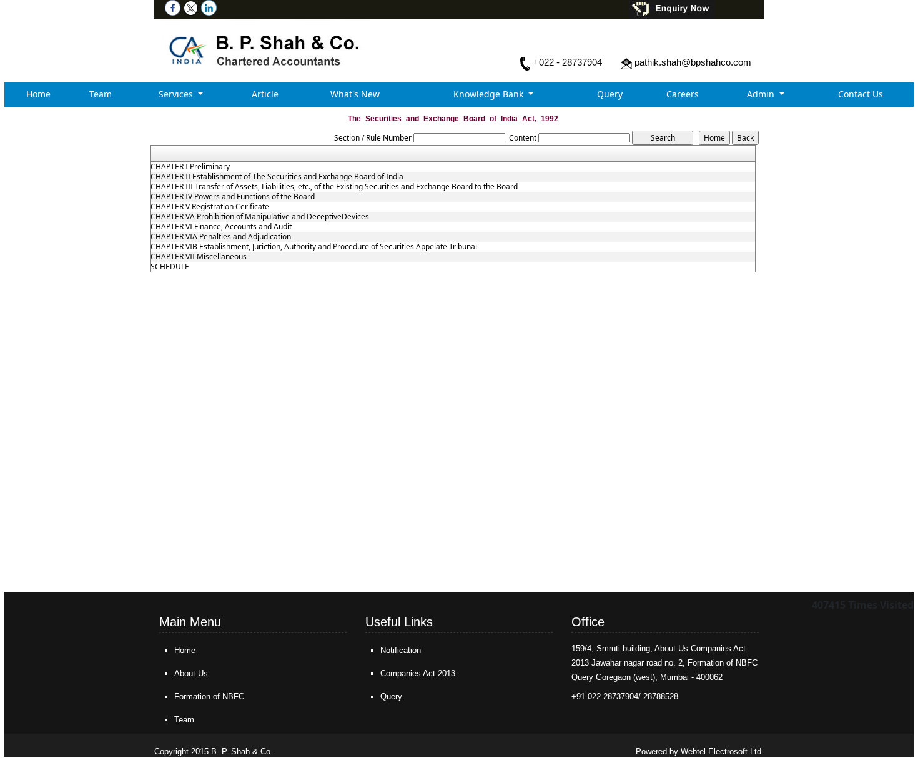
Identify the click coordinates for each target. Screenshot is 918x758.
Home (38, 94)
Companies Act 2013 (417, 673)
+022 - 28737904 (567, 62)
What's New (355, 94)
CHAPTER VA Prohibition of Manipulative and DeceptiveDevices (260, 217)
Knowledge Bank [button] (489, 94)
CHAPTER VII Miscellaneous (199, 257)
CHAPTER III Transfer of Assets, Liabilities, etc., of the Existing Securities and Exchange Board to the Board (334, 187)
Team (100, 94)
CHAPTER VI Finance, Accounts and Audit (221, 227)
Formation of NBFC (209, 696)
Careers (682, 94)
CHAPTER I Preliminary (190, 167)
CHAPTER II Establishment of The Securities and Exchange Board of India (277, 177)
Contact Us (860, 94)
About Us (191, 673)
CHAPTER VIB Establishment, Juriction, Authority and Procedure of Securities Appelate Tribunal (314, 247)
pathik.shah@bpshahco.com (692, 62)
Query (610, 94)
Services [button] (177, 94)
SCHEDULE (170, 267)
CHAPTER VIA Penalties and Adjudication (221, 237)
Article (265, 94)
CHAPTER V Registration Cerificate (210, 207)
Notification (400, 650)
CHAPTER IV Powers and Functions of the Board (233, 197)
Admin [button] (762, 94)
